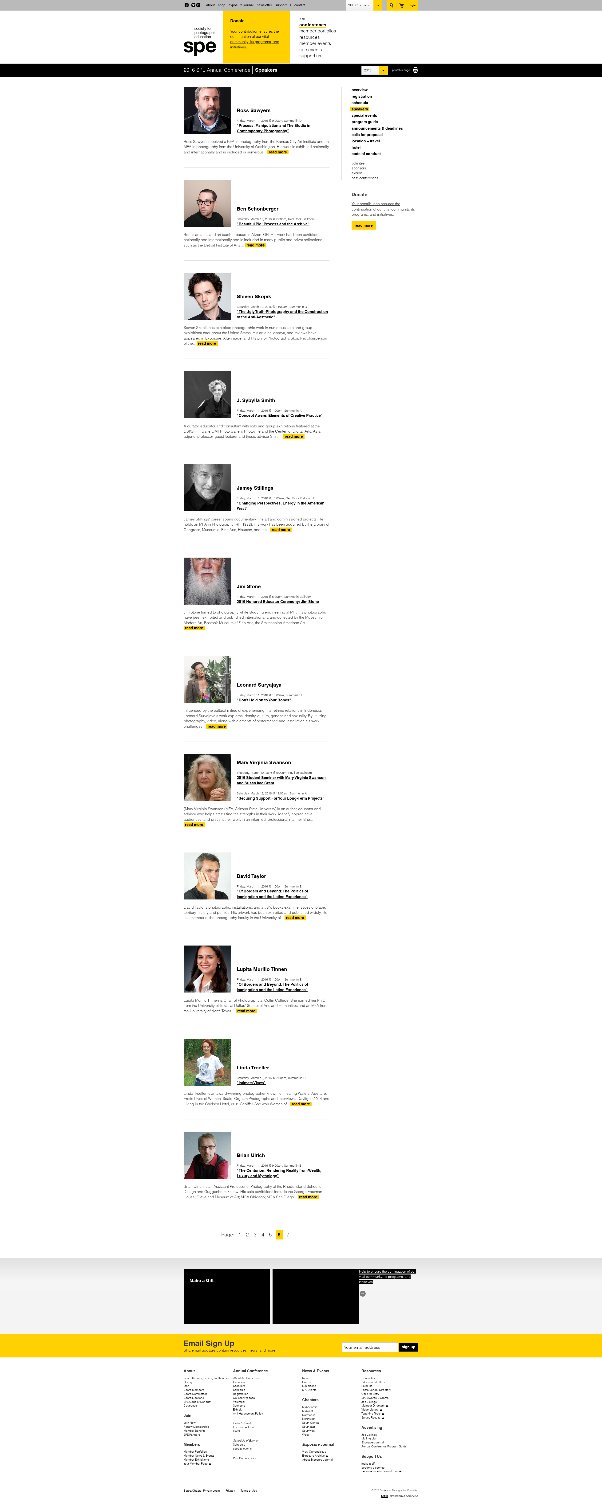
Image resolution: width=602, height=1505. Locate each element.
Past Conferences (244, 1458)
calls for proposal (367, 135)
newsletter (264, 5)
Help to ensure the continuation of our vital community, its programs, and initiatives (387, 1276)
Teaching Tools (370, 1413)
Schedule (239, 1390)
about (210, 5)
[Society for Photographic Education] (202, 41)
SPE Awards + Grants (374, 1397)
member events (315, 43)
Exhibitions (309, 1386)
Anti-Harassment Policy (248, 1413)
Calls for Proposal (244, 1397)
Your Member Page (196, 1463)
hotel (356, 147)
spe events (310, 49)
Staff (186, 1386)
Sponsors (239, 1405)
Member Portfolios (195, 1451)
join (302, 18)
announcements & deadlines (377, 128)
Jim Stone (249, 586)
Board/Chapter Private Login (202, 1490)
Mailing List (368, 1438)
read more (364, 225)
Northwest (308, 1418)
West (305, 1434)
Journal (372, 1442)
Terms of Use (249, 1490)
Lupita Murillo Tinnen (262, 969)
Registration (240, 1394)
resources (309, 37)
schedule (360, 103)
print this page (401, 70)
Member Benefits (194, 1430)
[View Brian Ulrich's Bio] (207, 1177)
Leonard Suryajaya (259, 685)
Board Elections (194, 1397)
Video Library (369, 1409)
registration (362, 96)
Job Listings (369, 1401)
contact (299, 5)
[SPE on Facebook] (187, 5)
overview (360, 90)
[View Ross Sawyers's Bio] (207, 132)
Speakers (239, 1386)
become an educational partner (381, 1471)
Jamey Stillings (255, 488)
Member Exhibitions (196, 1459)
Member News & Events (199, 1455)
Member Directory (372, 1405)
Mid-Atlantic (309, 1407)
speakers (360, 109)
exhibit (357, 173)
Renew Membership (196, 1426)
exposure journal (241, 5)
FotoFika (366, 1386)
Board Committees (195, 1394)
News (305, 1378)
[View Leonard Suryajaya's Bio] (207, 701)
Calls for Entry (370, 1394)
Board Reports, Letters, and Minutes (206, 1378)
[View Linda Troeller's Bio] (207, 1084)
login (413, 5)
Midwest (307, 1411)
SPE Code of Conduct (197, 1401)
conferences (312, 24)
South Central (311, 1422)
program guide (365, 122)
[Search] (391, 5)
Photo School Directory (376, 1390)
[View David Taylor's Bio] (207, 898)
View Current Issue (314, 1451)
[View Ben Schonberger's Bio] (207, 225)
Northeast (308, 1415)
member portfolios (317, 31)
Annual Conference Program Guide (384, 1446)
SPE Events (309, 1390)
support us (283, 5)
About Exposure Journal (317, 1459)
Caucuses (190, 1405)
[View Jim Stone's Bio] (207, 603)
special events (364, 115)
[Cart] (401, 5)
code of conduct (366, 154)
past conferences (365, 178)
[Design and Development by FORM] (399, 1496)
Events (306, 1382)
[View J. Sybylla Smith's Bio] (207, 416)
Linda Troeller (253, 1068)
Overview (239, 1382)
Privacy (230, 1490)
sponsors (359, 168)
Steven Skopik (254, 296)
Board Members (194, 1390)
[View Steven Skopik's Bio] (207, 318)
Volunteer (239, 1401)
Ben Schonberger (257, 209)
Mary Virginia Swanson (264, 762)
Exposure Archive (313, 1455)
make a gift (368, 1463)
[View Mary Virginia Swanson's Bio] (207, 799)
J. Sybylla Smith (256, 400)
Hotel (236, 1431)
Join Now (190, 1422)
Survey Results (370, 1417)
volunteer (359, 163)
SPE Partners (192, 1434)
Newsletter (368, 1378)
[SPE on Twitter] (193, 5)
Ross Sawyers (254, 110)
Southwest (308, 1430)
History (188, 1382)
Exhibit (237, 1409)
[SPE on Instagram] (198, 5)
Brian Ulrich (251, 1155)
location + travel (366, 141)
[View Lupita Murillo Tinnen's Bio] (207, 991)
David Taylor (251, 876)
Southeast (308, 1426)
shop (221, 5)
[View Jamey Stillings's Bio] (207, 510)
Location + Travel (244, 1427)
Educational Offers (373, 1382)
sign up (408, 1347)
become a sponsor (373, 1467)
